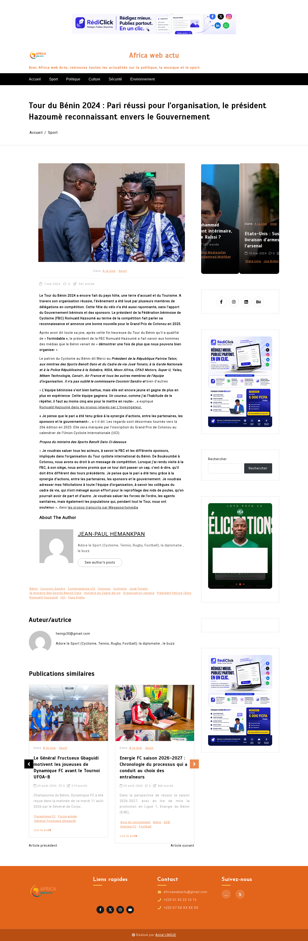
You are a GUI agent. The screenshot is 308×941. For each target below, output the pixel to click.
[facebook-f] (221, 302)
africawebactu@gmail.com (185, 892)
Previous (28, 763)
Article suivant (182, 845)
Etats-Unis (215, 261)
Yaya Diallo (76, 597)
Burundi (145, 809)
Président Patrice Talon (174, 593)
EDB (81, 822)
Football (59, 826)
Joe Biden (233, 261)
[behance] (259, 302)
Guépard (160, 809)
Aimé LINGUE (165, 935)
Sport (53, 79)
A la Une (109, 271)
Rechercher (217, 459)
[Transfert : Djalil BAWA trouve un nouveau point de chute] (154, 713)
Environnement (142, 79)
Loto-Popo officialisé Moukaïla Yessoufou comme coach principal (240, 560)
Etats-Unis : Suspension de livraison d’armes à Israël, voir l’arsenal (238, 239)
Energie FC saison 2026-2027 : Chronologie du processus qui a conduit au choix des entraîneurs (67, 767)
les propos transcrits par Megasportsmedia (103, 507)
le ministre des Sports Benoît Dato (56, 593)
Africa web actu (154, 55)
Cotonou (104, 588)
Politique (73, 79)
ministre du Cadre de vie (102, 593)
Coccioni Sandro (52, 588)
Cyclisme (120, 588)
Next (194, 763)
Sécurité (115, 79)
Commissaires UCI (81, 588)
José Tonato (138, 588)
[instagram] (234, 302)
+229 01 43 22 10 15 (180, 900)
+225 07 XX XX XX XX (181, 907)
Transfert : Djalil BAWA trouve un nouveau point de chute (152, 761)
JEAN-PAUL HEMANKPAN (111, 534)
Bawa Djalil (128, 809)
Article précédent (43, 845)
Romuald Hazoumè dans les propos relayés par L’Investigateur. (90, 407)
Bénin (34, 588)
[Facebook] (226, 894)
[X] (240, 894)
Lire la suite (42, 836)
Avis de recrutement (49, 822)
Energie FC (42, 826)
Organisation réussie (138, 593)
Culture (94, 79)
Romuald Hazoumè (44, 597)
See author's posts (100, 562)
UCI (63, 597)
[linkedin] (246, 302)
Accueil (35, 79)
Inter (235, 223)
